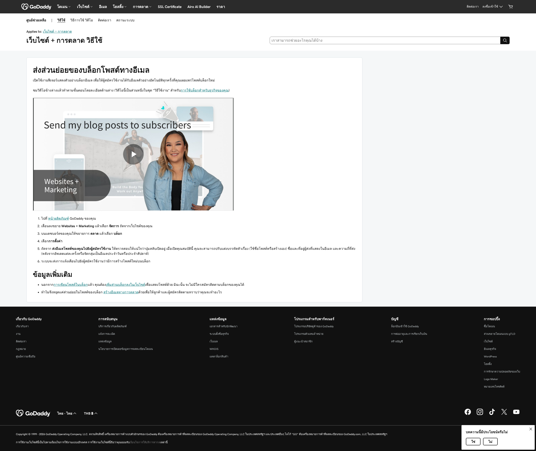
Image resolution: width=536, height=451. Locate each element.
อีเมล (103, 7)
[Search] (505, 40)
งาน (18, 333)
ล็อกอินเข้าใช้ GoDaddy (405, 326)
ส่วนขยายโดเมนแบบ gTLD (499, 333)
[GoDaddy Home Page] (33, 413)
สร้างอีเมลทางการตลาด (120, 292)
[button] (531, 429)
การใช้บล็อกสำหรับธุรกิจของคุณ (205, 90)
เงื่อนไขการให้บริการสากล (145, 442)
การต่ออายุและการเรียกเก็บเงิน (409, 333)
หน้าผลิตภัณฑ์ (58, 218)
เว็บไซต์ (488, 341)
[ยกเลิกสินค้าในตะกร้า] (511, 7)
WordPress (490, 356)
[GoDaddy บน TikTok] (492, 414)
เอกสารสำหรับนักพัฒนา (223, 326)
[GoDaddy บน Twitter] (504, 414)
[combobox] (385, 40)
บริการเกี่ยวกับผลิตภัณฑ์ (112, 326)
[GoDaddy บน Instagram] (480, 414)
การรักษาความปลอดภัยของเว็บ (502, 371)
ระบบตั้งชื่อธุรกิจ (219, 333)
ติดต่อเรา (104, 20)
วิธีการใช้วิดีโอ (81, 20)
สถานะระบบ (125, 20)
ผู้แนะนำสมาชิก (303, 341)
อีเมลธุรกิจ (490, 349)
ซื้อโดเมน (489, 326)
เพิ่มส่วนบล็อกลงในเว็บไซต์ (125, 284)
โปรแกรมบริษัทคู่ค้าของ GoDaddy (314, 326)
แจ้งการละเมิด (106, 333)
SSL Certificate (170, 7)
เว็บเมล (214, 341)
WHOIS (214, 349)
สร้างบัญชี (397, 341)
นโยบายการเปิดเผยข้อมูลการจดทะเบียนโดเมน (125, 349)
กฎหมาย (21, 349)
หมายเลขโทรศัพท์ (494, 386)
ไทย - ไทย (64, 413)
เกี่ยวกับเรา (22, 326)
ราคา (220, 7)
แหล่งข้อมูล (105, 341)
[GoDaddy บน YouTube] (516, 414)
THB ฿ (88, 413)
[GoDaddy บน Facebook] (468, 414)
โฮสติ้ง (488, 364)
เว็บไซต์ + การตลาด (57, 31)
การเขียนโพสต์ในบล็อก (71, 284)
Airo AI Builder (199, 7)
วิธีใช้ (61, 20)
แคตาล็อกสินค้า (219, 356)
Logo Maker (491, 379)
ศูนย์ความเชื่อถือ (25, 356)
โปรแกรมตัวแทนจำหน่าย (308, 333)
